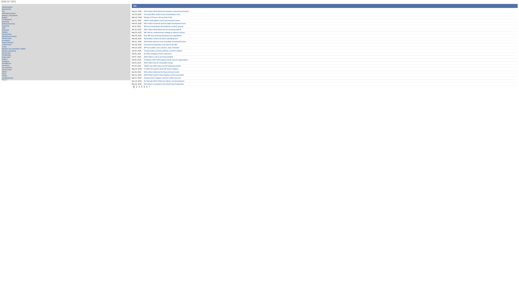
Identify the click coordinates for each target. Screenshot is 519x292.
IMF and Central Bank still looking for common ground (163, 26)
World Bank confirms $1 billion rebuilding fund (161, 39)
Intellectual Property (9, 36)
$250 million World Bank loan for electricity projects (162, 30)
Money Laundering (9, 51)
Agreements (6, 9)
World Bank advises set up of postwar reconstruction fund (165, 42)
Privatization (6, 55)
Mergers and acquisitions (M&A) (14, 49)
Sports (4, 72)
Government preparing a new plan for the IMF (160, 45)
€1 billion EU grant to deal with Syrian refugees (161, 69)
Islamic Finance (8, 43)
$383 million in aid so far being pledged (158, 57)
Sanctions (5, 65)
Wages (4, 80)
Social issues (7, 70)
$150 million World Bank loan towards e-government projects (166, 11)
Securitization (7, 68)
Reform (4, 59)
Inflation (5, 32)
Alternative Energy (9, 13)
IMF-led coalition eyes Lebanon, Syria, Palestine (161, 48)
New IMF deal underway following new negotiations (163, 36)
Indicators (5, 30)
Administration (7, 7)
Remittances (6, 63)
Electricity (5, 22)
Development (7, 20)
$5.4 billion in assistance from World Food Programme (164, 84)
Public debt (6, 57)
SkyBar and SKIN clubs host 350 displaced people (162, 66)
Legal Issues (6, 45)
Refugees (5, 61)
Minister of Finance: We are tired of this (158, 17)
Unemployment (7, 78)
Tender (4, 76)
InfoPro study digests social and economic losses (162, 20)
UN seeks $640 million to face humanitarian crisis (162, 14)
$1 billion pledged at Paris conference (158, 54)
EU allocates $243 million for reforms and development (164, 81)
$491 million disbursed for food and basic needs (161, 72)
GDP (4, 28)
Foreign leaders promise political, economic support (163, 51)
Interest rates (6, 38)
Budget (4, 18)
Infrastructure (7, 34)
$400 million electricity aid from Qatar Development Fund (165, 23)
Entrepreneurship (8, 24)
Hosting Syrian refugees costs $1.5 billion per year (162, 78)
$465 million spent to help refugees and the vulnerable (164, 75)
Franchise (5, 26)
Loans (4, 47)
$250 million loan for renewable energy (158, 63)
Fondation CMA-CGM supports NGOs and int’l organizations (166, 60)
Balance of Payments (10, 15)
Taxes (4, 74)
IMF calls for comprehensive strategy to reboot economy (164, 33)
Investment (6, 41)
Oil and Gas (6, 53)
